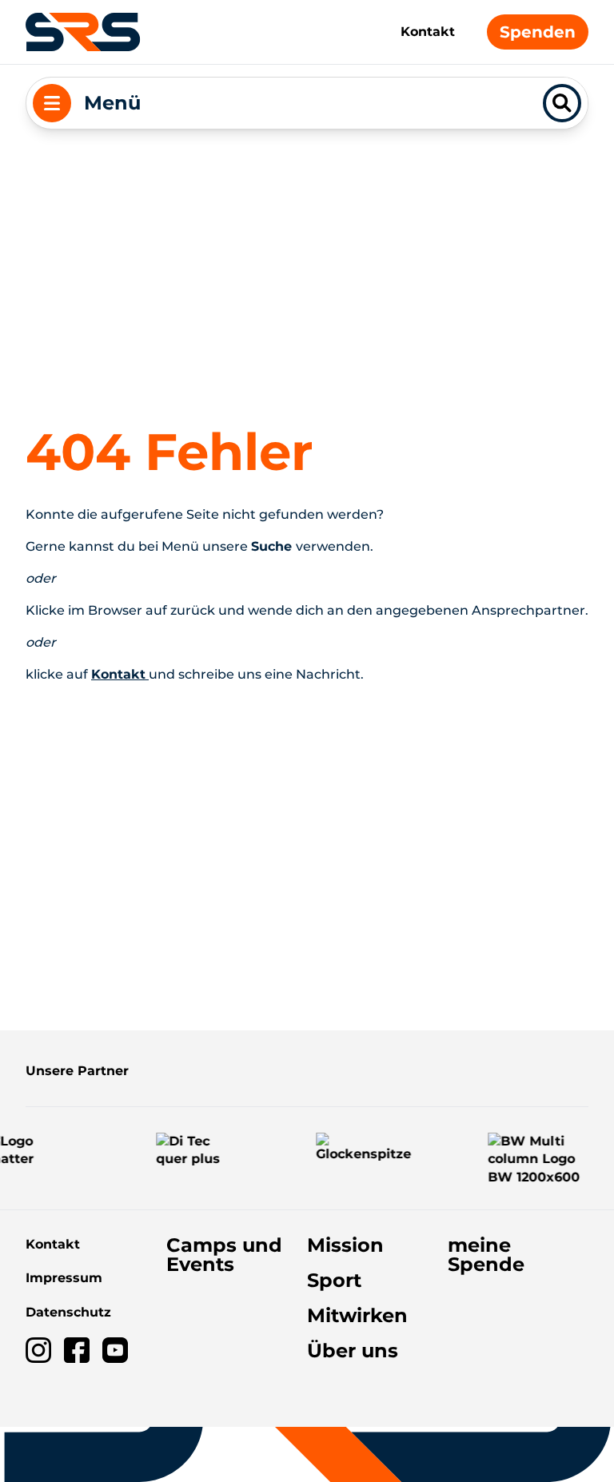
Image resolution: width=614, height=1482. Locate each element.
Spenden (538, 32)
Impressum (64, 1277)
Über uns (352, 1350)
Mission (345, 1245)
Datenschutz (68, 1312)
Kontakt (428, 31)
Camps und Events (224, 1254)
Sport (334, 1280)
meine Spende (486, 1254)
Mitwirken (357, 1315)
